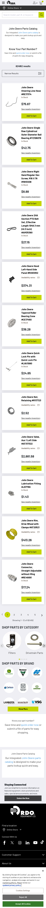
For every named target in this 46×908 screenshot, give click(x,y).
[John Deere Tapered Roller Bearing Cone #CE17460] (10, 321)
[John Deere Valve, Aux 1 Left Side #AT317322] (10, 449)
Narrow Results (12, 73)
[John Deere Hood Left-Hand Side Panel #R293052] (10, 278)
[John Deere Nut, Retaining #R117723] (10, 409)
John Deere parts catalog (28, 32)
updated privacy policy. (12, 885)
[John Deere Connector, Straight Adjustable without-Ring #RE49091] (10, 576)
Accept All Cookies (23, 904)
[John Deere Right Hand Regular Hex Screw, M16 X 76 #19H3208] (10, 183)
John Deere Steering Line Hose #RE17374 (31, 91)
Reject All (23, 897)
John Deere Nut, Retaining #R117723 (31, 399)
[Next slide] (44, 646)
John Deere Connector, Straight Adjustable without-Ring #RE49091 (31, 570)
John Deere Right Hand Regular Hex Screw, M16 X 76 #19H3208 (30, 176)
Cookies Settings (23, 890)
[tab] (19, 659)
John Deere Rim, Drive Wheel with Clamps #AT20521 (30, 524)
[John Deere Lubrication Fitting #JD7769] (10, 492)
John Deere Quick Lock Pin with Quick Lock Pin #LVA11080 (30, 358)
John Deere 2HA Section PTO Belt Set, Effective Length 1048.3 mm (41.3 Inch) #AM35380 (30, 224)
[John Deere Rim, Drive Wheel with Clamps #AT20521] (10, 532)
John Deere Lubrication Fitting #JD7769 (31, 483)
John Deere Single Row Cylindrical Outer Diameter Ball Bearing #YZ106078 (31, 132)
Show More (23, 709)
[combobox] (23, 15)
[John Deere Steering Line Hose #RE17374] (10, 99)
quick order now (23, 53)
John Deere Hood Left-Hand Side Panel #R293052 (30, 269)
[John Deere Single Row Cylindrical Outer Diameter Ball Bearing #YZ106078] (10, 140)
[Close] (43, 871)
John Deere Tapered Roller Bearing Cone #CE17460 (28, 314)
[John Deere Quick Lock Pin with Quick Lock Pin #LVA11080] (10, 365)
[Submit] (41, 15)
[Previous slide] (2, 646)
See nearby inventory (30, 109)
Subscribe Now (23, 798)
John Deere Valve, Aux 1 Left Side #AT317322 (30, 440)
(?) (38, 277)
